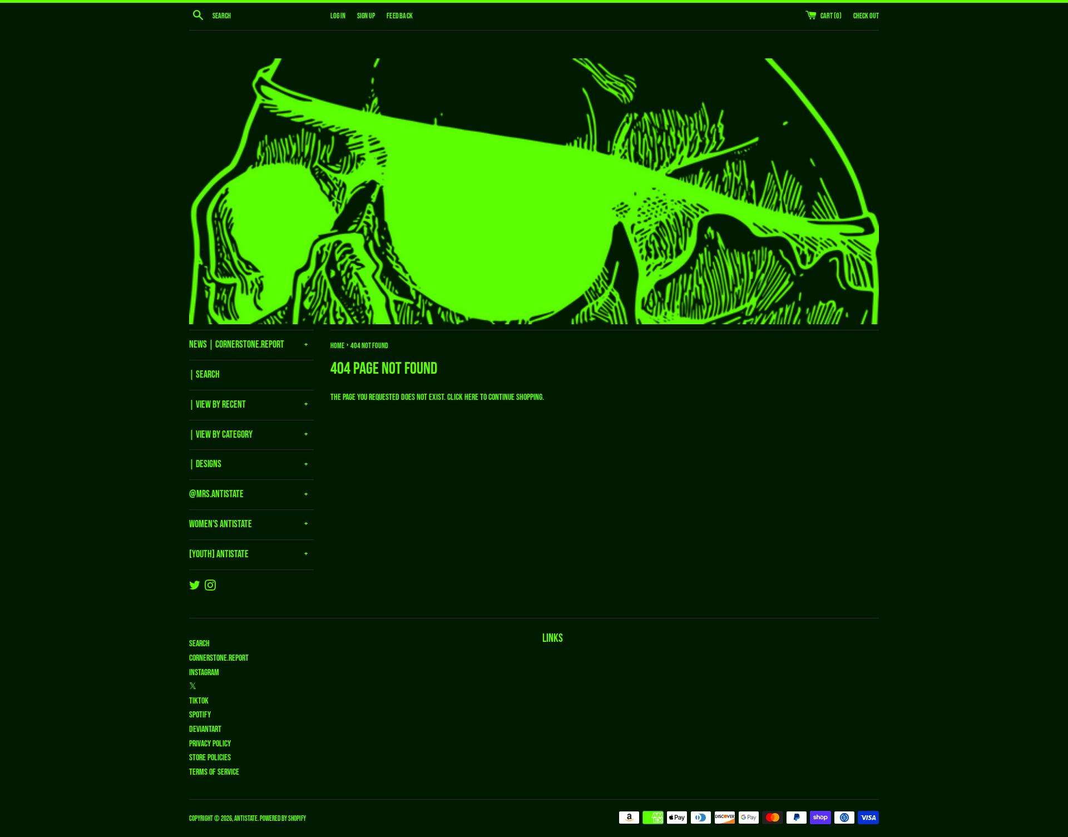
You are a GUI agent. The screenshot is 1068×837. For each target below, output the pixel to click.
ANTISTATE (246, 818)
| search (204, 374)
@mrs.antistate (216, 494)
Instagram (204, 672)
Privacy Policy (210, 744)
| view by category (221, 434)
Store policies (210, 757)
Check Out (866, 16)
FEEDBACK (400, 16)
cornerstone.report (219, 658)
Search (199, 643)
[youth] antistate (219, 554)
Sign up (366, 16)
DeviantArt (205, 729)
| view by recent (217, 404)
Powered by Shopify (283, 818)
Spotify (200, 715)
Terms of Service (214, 772)
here (471, 397)
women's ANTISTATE (220, 524)
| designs (205, 464)
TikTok (199, 701)
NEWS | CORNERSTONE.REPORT (236, 344)
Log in (337, 16)
